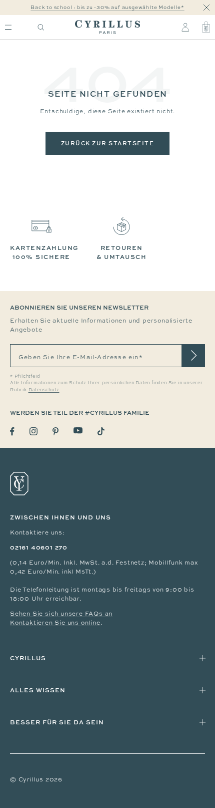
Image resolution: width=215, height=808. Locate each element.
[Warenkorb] (206, 27)
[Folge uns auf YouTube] (78, 430)
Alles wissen (38, 690)
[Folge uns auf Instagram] (34, 431)
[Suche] (41, 27)
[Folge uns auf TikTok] (101, 431)
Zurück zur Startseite (107, 143)
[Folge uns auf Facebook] (12, 431)
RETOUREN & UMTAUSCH (121, 252)
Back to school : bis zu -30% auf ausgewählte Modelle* (107, 7)
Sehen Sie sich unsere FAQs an (61, 614)
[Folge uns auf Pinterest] (55, 431)
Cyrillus (28, 658)
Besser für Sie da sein (57, 722)
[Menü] (8, 27)
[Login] (185, 27)
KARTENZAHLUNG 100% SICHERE (44, 252)
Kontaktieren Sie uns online (55, 623)
